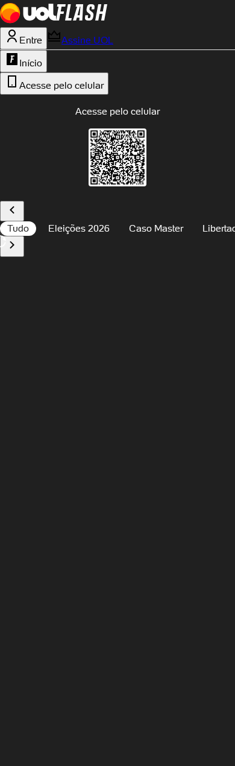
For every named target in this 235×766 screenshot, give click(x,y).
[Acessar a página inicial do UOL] (28, 20)
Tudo (18, 228)
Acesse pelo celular (61, 85)
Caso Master (156, 228)
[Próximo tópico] (12, 246)
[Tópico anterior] (12, 211)
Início (30, 63)
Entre (30, 40)
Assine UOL (87, 40)
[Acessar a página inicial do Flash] (81, 20)
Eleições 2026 (79, 228)
